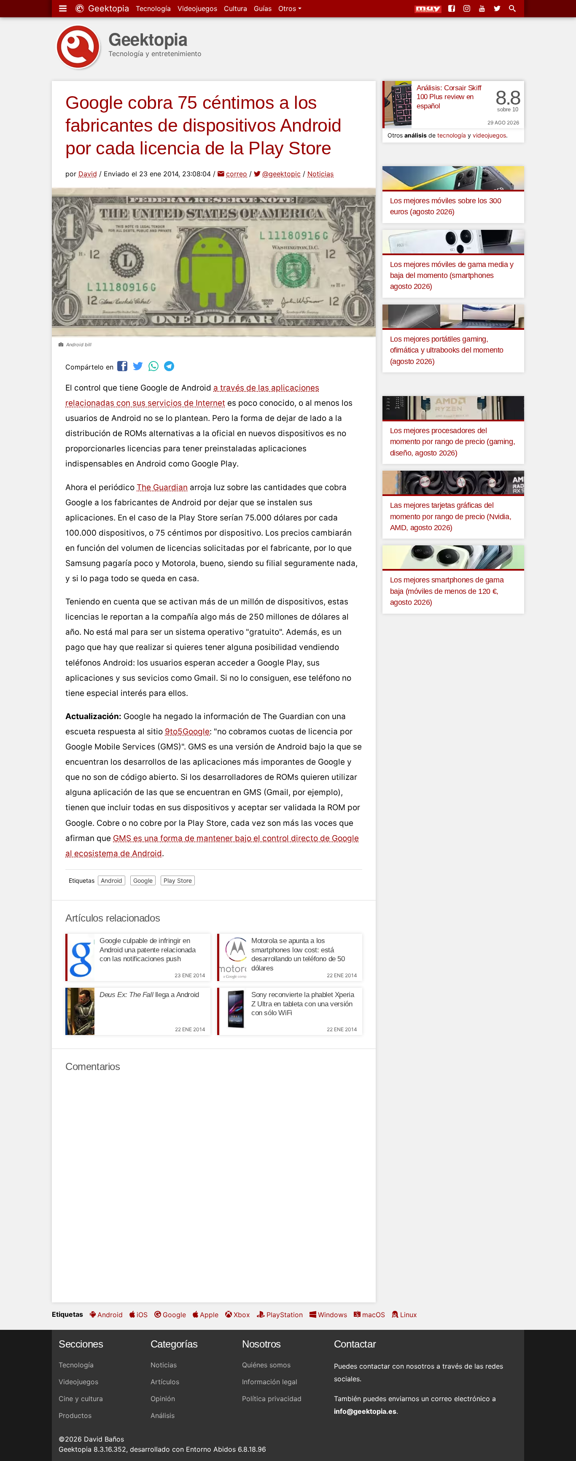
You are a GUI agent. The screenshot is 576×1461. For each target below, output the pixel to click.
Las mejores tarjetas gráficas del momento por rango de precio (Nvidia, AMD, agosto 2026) (450, 516)
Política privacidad (271, 1398)
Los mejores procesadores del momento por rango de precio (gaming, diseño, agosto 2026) (452, 441)
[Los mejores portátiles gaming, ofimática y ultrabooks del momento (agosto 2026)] (453, 315)
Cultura (235, 8)
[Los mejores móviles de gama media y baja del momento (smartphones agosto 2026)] (453, 241)
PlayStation (284, 1314)
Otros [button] (288, 8)
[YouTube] (482, 8)
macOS (373, 1314)
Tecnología (153, 8)
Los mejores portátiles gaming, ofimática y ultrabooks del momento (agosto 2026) (446, 350)
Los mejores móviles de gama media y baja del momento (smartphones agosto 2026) (452, 275)
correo (236, 174)
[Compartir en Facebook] (123, 366)
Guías (263, 8)
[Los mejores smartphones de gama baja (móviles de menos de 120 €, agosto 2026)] (453, 557)
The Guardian (162, 487)
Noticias (320, 174)
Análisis (163, 1415)
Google (143, 880)
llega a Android (149, 995)
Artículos (165, 1381)
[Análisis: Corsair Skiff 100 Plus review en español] (397, 104)
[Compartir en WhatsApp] (154, 366)
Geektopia (107, 8)
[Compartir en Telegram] (170, 366)
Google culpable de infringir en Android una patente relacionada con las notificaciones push (148, 950)
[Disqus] (213, 1187)
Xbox (242, 1314)
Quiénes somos (266, 1365)
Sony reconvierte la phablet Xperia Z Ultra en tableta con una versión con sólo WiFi (302, 1004)
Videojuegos (197, 8)
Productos (75, 1415)
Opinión (163, 1398)
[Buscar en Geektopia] (513, 8)
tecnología (451, 135)
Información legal (269, 1381)
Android (111, 880)
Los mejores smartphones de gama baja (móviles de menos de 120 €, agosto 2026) (447, 591)
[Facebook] (452, 8)
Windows (332, 1314)
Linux (408, 1314)
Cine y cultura (81, 1398)
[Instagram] (467, 8)
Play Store (178, 880)
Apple (209, 1314)
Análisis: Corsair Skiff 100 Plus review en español (449, 97)
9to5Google (187, 731)
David (87, 174)
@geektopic (281, 174)
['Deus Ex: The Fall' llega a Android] (79, 1011)
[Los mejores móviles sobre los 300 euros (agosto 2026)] (453, 177)
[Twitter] (498, 8)
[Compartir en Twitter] (139, 366)
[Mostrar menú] (63, 8)
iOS (142, 1314)
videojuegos (489, 135)
